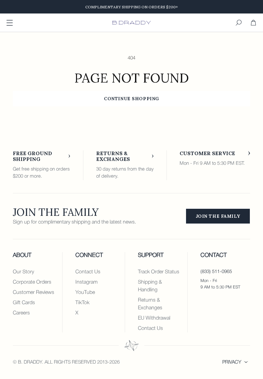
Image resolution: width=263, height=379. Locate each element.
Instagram (86, 282)
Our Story (23, 272)
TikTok (82, 303)
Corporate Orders (32, 282)
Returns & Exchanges (150, 304)
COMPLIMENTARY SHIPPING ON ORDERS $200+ (131, 6)
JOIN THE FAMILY (218, 216)
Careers (21, 313)
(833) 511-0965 (216, 271)
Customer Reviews (33, 292)
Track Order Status (158, 272)
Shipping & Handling (150, 286)
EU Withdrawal (154, 318)
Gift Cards (24, 303)
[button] (238, 23)
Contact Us (87, 272)
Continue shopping (131, 98)
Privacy (231, 362)
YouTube (85, 292)
